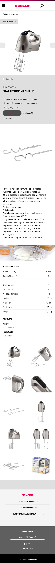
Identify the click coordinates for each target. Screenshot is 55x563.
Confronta (9, 79)
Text (29, 543)
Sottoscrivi (27, 548)
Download (7, 119)
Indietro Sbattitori (11, 14)
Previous (3, 45)
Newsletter (27, 531)
